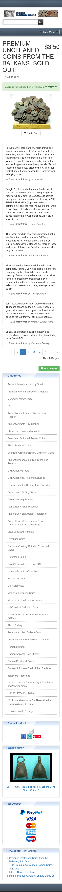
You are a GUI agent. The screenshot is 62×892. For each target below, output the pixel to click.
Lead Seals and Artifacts (21, 531)
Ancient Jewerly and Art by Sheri (25, 384)
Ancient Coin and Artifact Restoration (27, 513)
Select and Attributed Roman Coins (26, 438)
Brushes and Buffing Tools (22, 492)
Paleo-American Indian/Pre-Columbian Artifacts (28, 616)
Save (38, 736)
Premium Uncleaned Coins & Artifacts (28, 391)
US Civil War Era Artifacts (22, 693)
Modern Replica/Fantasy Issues (25, 600)
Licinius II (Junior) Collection (23, 571)
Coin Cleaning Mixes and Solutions (26, 477)
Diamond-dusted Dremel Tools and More (29, 485)
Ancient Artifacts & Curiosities (24, 423)
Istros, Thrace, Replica (21, 872)
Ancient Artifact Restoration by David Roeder (27, 415)
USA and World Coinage (21, 711)
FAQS (11, 406)
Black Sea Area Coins (19, 445)
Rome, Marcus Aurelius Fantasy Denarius (32, 875)
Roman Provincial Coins (21, 661)
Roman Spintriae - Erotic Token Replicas (29, 668)
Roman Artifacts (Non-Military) (24, 654)
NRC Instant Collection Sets (23, 607)
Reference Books (17, 556)
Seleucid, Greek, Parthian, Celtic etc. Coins (31, 452)
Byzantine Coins (16, 538)
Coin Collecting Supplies (21, 499)
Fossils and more (17, 578)
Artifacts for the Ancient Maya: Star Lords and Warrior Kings (30, 684)
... (51, 352)
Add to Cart (32, 133)
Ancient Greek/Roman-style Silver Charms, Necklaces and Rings (26, 523)
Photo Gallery (15, 625)
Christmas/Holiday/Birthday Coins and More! (28, 548)
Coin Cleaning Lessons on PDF (24, 564)
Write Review (50, 368)
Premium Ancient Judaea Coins (25, 632)
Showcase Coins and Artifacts (24, 431)
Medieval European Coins (21, 593)
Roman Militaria (16, 646)
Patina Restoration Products (23, 506)
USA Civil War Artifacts (20, 398)
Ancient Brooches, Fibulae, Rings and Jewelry (28, 461)
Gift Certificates (16, 585)
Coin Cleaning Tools (18, 470)
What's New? (16, 748)
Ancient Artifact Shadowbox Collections (29, 639)
